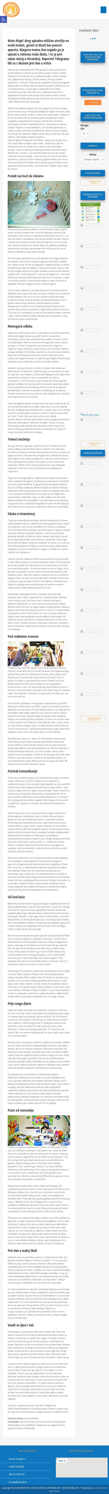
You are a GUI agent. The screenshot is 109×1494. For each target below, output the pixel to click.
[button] (3, 19)
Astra (96, 1487)
